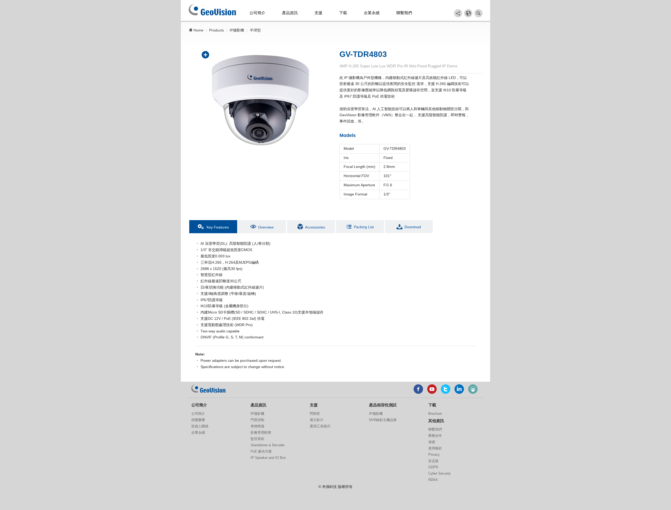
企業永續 (372, 12)
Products (216, 30)
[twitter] (445, 389)
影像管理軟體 (261, 432)
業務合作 (435, 436)
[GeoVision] (208, 388)
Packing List (364, 227)
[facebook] (418, 389)
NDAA (433, 480)
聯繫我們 (404, 12)
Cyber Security (439, 473)
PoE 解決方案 (261, 451)
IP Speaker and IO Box (268, 458)
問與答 (315, 414)
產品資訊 (290, 12)
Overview (266, 227)
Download (412, 227)
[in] (459, 389)
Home (197, 30)
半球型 (255, 30)
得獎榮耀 (198, 420)
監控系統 (257, 439)
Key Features (217, 227)
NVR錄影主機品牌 (383, 420)
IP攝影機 (237, 30)
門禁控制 (257, 420)
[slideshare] (473, 389)
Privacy (434, 454)
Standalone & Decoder (268, 445)
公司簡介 (257, 12)
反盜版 (433, 461)
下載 (343, 12)
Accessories (315, 227)
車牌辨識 (257, 426)
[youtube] (432, 389)
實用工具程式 (320, 426)
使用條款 (435, 448)
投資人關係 (199, 426)
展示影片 (316, 420)
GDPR (433, 467)
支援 (318, 12)
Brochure (435, 414)
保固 (431, 442)
